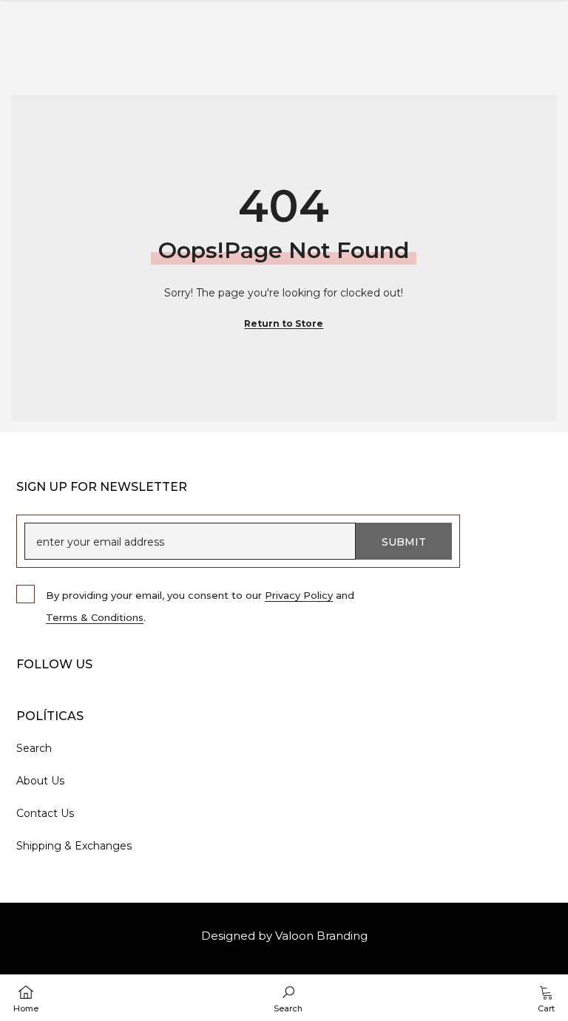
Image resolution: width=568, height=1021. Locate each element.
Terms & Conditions (94, 617)
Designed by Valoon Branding (284, 936)
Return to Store (283, 323)
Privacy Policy (299, 595)
